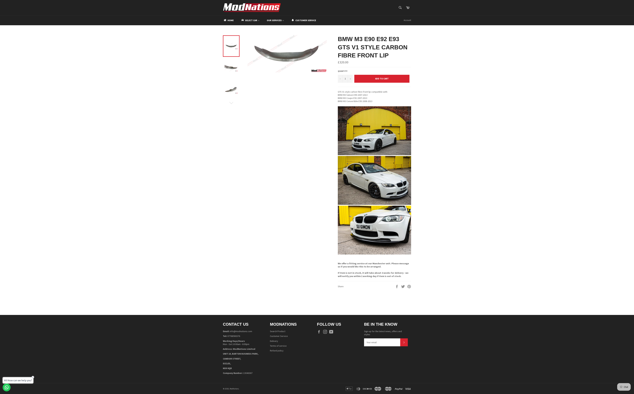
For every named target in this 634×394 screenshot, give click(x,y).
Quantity (342, 71)
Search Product (277, 331)
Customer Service (279, 336)
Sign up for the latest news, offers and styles (383, 333)
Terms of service (278, 345)
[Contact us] (7, 387)
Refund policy (276, 350)
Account (407, 20)
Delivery (274, 341)
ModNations (234, 389)
